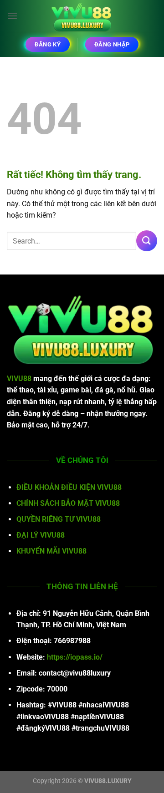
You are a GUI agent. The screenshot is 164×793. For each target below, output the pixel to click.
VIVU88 (19, 378)
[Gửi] (146, 240)
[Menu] (12, 16)
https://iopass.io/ (74, 657)
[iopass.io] (82, 16)
